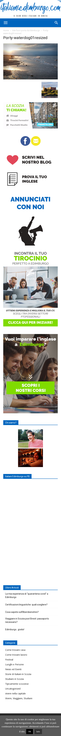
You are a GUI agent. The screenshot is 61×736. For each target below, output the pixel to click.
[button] (5, 22)
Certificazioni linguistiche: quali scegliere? (26, 604)
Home (6, 30)
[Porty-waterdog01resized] (30, 78)
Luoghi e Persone (14, 664)
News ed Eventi (13, 669)
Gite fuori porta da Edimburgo (26, 30)
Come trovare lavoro (16, 654)
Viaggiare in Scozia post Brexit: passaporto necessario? (27, 620)
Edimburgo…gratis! (14, 629)
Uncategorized (12, 688)
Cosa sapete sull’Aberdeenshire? (22, 612)
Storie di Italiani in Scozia (18, 674)
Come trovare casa (15, 649)
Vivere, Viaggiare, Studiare (18, 698)
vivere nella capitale (15, 693)
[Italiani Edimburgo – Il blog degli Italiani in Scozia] (30, 9)
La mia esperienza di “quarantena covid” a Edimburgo (26, 595)
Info (38, 731)
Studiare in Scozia (14, 678)
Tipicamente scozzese (17, 683)
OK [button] (29, 731)
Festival (9, 659)
